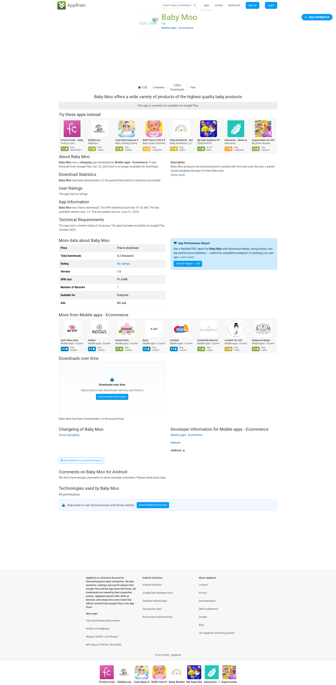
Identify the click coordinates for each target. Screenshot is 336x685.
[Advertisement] (164, 58)
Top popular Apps (152, 608)
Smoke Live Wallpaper (98, 628)
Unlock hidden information (112, 396)
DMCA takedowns (208, 608)
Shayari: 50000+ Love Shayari (102, 636)
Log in (271, 5)
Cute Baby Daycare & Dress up (126, 140)
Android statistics (152, 584)
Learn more (187, 257)
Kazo (145, 340)
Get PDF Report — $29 (188, 263)
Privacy (203, 592)
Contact (203, 584)
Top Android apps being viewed (103, 620)
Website (175, 442)
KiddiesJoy (94, 140)
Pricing (218, 5)
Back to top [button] (327, 653)
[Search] (194, 5)
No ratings (123, 263)
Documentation (207, 600)
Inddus (92, 340)
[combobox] (177, 5)
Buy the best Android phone (157, 616)
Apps (206, 5)
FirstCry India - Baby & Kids (72, 140)
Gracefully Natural (207, 340)
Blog (201, 625)
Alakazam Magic (261, 340)
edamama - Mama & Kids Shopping (236, 140)
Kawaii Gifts (122, 340)
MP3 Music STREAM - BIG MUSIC (104, 644)
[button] (224, 451)
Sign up (252, 5)
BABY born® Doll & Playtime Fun (154, 140)
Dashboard (234, 5)
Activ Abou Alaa (69, 340)
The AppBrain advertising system (216, 633)
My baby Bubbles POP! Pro (208, 140)
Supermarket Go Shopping (263, 140)
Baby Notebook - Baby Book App (181, 140)
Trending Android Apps (154, 600)
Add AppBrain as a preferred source (82, 460)
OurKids (174, 340)
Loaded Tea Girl (233, 340)
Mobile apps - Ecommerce (104, 314)
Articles (203, 616)
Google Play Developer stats (157, 592)
